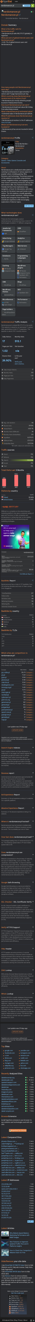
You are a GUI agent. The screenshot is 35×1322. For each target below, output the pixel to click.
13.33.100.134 (5, 1201)
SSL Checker (17, 902)
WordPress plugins (22, 267)
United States (8, 500)
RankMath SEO (23, 275)
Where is (17, 821)
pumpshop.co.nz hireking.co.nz (12, 1158)
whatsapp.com (26, 1068)
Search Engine (17, 748)
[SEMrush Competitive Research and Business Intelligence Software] (9, 507)
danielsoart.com (6, 1094)
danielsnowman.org (7, 1078)
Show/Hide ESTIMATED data (14, 1265)
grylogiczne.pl (6, 715)
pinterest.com (9, 1068)
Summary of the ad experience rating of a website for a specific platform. (17, 799)
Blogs (20, 282)
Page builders (8, 309)
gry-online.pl (5, 672)
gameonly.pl (5, 705)
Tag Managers (8, 246)
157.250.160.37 (6, 1203)
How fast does (17, 837)
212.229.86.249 (6, 1184)
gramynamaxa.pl (6, 710)
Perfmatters (22, 277)
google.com (9, 1051)
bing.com (8, 1061)
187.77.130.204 (6, 1196)
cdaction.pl (5, 682)
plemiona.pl (5, 680)
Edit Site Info (29, 206)
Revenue (17, 773)
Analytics (21, 238)
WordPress (7, 285)
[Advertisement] (17, 66)
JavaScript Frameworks (7, 229)
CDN (19, 228)
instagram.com (26, 1053)
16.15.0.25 (4, 1215)
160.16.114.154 (6, 1206)
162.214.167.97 (6, 1199)
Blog (15, 1320)
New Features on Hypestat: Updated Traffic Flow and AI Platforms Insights (19, 1244)
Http (17, 949)
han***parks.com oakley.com (12, 1153)
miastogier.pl (5, 692)
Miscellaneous (8, 299)
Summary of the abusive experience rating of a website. (16, 813)
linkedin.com (25, 1061)
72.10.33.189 (5, 1187)
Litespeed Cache (9, 271)
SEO (19, 290)
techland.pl (5, 695)
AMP (5, 233)
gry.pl (3, 675)
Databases (7, 256)
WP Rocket (7, 269)
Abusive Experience (17, 808)
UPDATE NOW (17, 730)
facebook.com (10, 1053)
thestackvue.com (7, 1097)
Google (17, 882)
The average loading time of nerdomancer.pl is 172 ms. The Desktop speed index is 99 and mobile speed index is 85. (17, 843)
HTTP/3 (6, 302)
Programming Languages (23, 257)
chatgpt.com (9, 1063)
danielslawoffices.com (8, 1102)
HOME (16, 1)
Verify (17, 927)
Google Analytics (24, 241)
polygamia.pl (5, 707)
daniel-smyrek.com (7, 1111)
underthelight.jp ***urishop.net (12, 1144)
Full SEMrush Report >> (27, 574)
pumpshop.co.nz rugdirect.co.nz (13, 1163)
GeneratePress (8, 295)
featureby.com (6, 1090)
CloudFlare (22, 231)
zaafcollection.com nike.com (12, 1175)
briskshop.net (6, 1104)
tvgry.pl (3, 720)
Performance (22, 299)
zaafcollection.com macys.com (13, 1172)
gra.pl (3, 690)
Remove (8, 1276)
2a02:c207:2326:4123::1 (9, 1189)
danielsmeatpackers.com (9, 1109)
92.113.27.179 (5, 1194)
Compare (27, 5)
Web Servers (22, 246)
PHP (20, 261)
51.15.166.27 (5, 1213)
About (25, 1320)
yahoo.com (24, 1063)
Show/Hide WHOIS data (13, 1272)
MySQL (6, 259)
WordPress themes (7, 291)
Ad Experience (17, 794)
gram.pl (3, 677)
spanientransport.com (8, 1082)
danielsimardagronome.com (10, 1085)
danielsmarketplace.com (9, 1099)
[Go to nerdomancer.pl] (20, 15)
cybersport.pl (6, 697)
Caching (6, 266)
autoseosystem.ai (7, 1106)
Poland (5, 497)
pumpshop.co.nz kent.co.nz (11, 1156)
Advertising (7, 238)
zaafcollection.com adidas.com (13, 1168)
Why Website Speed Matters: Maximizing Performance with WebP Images (19, 1235)
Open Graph (8, 305)
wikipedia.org (9, 1066)
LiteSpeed (22, 249)
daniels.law (5, 1087)
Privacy (20, 1320)
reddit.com (24, 1058)
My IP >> (30, 1221)
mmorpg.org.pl (6, 687)
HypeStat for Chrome (19, 1130)
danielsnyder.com (7, 1080)
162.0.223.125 (6, 1210)
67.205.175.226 (6, 1218)
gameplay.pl (5, 717)
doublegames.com (7, 685)
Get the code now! (17, 1293)
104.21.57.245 (6, 123)
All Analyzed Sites (7, 1320)
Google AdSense (9, 241)
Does (17, 853)
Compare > (29, 673)
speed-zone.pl (6, 712)
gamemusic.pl (6, 702)
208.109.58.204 (6, 1208)
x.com (7, 1055)
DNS (17, 970)
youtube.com (25, 1051)
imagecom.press (7, 1092)
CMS (4, 282)
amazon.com (25, 1055)
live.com (23, 1066)
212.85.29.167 (5, 1191)
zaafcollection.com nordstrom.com (14, 1170)
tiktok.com (8, 1058)
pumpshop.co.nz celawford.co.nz (13, 1165)
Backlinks (8, 581)
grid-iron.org (5, 700)
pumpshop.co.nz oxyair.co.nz (12, 1160)
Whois (17, 994)
